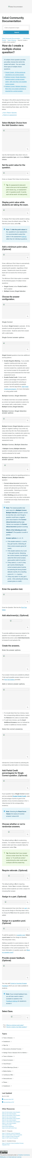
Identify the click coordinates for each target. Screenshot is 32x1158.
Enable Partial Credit (19, 796)
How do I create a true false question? (16, 1027)
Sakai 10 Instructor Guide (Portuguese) (11, 1133)
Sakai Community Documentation (11, 38)
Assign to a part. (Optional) (14, 896)
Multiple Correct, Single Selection (14, 396)
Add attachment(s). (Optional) (15, 615)
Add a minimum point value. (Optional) (14, 247)
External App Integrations (8, 1126)
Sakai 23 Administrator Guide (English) (11, 1115)
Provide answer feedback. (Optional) (13, 959)
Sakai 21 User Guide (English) (9, 1123)
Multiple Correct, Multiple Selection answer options (15, 459)
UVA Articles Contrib (6, 1124)
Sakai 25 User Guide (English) (9, 1113)
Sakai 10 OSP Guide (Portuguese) (10, 1138)
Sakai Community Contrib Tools (9, 1128)
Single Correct (7, 322)
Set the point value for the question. (13, 166)
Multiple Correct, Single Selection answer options (14, 412)
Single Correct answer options (13, 337)
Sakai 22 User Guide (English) (9, 1120)
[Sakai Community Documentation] (15, 7)
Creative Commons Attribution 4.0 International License (15, 1156)
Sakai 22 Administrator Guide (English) (11, 1118)
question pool (21, 935)
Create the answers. (11, 645)
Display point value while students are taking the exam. (15, 203)
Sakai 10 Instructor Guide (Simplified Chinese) (13, 1143)
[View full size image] (16, 140)
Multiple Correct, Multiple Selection (15, 445)
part (25, 908)
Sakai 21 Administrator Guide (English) (11, 1121)
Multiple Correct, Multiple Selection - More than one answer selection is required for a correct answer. (16, 88)
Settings (24, 237)
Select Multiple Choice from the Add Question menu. (14, 123)
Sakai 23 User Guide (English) (9, 1117)
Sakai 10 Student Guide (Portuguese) (10, 1136)
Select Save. (7, 1011)
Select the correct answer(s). (12, 729)
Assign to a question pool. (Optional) (14, 921)
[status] (16, 75)
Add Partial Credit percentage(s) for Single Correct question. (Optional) (14, 773)
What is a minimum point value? (15, 1025)
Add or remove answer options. (13, 684)
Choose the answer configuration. (10, 297)
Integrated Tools (5, 1144)
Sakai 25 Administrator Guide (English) (11, 1112)
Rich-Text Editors (9, 680)
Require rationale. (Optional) (14, 870)
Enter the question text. (12, 589)
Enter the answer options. (11, 650)
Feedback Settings (11, 1001)
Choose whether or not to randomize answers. (13, 825)
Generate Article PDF (8, 1099)
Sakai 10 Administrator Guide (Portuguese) (12, 1134)
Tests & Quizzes (12, 40)
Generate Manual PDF (9, 1102)
